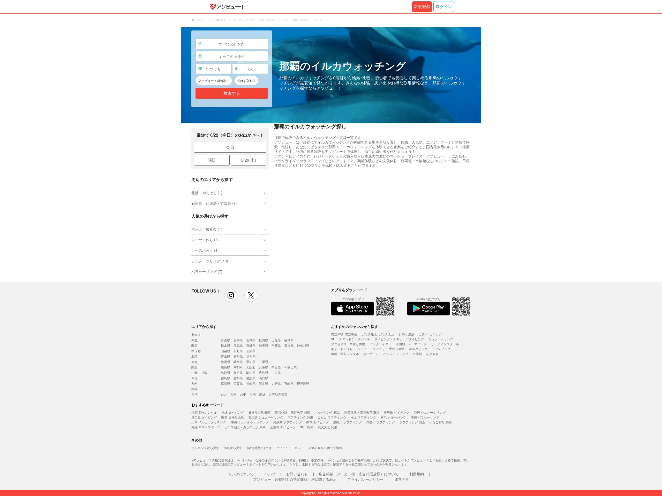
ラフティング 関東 (300, 417)
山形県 (276, 340)
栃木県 (225, 345)
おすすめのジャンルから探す (354, 326)
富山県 (225, 356)
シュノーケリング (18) (209, 260)
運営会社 (401, 479)
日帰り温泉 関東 (259, 412)
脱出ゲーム (371, 353)
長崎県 (250, 383)
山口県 (276, 372)
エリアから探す (204, 326)
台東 (233, 394)
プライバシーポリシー (365, 479)
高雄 (262, 394)
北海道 (196, 334)
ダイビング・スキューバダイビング (399, 339)
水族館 (417, 353)
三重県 (263, 361)
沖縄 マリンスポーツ (205, 427)
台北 (224, 394)
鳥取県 (225, 372)
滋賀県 (225, 367)
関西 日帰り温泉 (232, 417)
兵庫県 (263, 367)
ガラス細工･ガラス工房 (378, 334)
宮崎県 (289, 383)
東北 (194, 340)
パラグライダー (380, 344)
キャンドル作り (342, 349)
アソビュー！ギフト (290, 447)
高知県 (263, 378)
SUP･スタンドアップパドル (350, 339)
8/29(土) (248, 160)
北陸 (194, 356)
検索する (231, 93)
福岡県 (225, 383)
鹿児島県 (303, 383)
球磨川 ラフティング (380, 422)
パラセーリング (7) (206, 271)
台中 (243, 394)
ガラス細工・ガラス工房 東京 (245, 427)
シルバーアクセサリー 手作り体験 (380, 349)
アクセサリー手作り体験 (348, 344)
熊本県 (263, 383)
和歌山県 (290, 367)
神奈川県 (303, 345)
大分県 (276, 383)
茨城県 (250, 345)
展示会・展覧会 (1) (206, 229)
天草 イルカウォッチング (208, 422)
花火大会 (432, 353)
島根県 (238, 372)
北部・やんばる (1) (206, 192)
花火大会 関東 (327, 427)
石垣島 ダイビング (396, 412)
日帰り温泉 (406, 334)
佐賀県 (238, 383)
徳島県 (225, 378)
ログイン (443, 6)
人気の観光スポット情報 (325, 447)
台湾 (194, 394)
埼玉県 (263, 345)
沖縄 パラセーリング (425, 417)
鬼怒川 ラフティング (347, 422)
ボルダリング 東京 (327, 412)
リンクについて (241, 473)
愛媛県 (250, 378)
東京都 (289, 345)
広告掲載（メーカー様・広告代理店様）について (358, 473)
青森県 (225, 340)
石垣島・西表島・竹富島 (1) (214, 203)
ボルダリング (418, 349)
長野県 (238, 351)
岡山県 (250, 372)
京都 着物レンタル (204, 412)
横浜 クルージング (393, 417)
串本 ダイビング (317, 422)
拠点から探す (233, 447)
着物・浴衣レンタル (345, 353)
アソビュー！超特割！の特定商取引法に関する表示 (294, 479)
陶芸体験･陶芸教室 (344, 334)
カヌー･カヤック (430, 334)
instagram (230, 295)
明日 (212, 160)
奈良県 (276, 367)
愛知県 (250, 361)
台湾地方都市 (278, 394)
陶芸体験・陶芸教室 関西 (292, 412)
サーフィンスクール (445, 344)
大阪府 (250, 367)
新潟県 (250, 351)
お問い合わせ (297, 473)
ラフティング (441, 349)
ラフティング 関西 (412, 422)
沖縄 (194, 389)
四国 (194, 378)
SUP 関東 (306, 427)
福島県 (289, 340)
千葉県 (276, 345)
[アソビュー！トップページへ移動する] (225, 7)
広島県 (263, 372)
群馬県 (238, 345)
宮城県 (250, 340)
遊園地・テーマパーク (411, 344)
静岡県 (225, 361)
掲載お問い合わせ (259, 447)
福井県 (250, 356)
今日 (230, 147)
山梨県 (225, 351)
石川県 (238, 356)
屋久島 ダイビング (204, 417)
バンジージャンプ (395, 353)
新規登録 (422, 6)
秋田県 (263, 340)
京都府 (238, 367)
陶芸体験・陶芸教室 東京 (361, 412)
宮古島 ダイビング (283, 427)
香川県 (238, 378)
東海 (194, 361)
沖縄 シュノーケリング (430, 412)
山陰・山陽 (199, 372)
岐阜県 (238, 361)
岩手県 (238, 340)
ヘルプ (270, 473)
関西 (194, 367)
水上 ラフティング (363, 417)
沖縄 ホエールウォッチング (250, 422)
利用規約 (416, 473)
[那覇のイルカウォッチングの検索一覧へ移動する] (331, 75)
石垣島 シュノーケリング (265, 417)
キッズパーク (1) (205, 250)
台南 (253, 394)
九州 (194, 383)
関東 (194, 345)
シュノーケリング (440, 339)
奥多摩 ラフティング (287, 422)
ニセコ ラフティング (332, 417)
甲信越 (196, 351)
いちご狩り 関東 (440, 422)
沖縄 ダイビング (232, 412)
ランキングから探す (205, 447)
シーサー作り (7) (205, 239)
